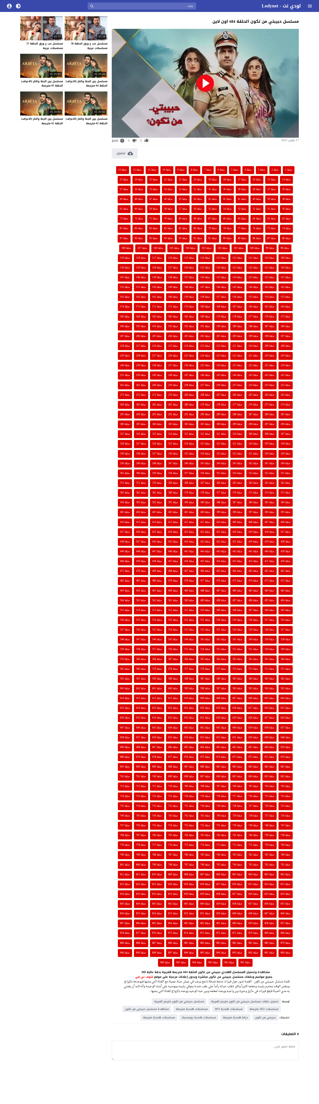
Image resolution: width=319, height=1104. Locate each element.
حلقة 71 (153, 218)
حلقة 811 (141, 874)
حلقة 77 (242, 228)
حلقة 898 (157, 952)
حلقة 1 (288, 170)
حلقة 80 (198, 228)
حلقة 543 (205, 639)
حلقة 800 (141, 864)
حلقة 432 (221, 541)
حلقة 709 (189, 786)
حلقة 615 (286, 708)
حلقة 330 (270, 453)
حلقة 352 (270, 473)
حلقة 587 (205, 678)
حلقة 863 (189, 923)
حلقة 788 (157, 854)
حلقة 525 (141, 620)
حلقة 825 (270, 894)
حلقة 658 (125, 737)
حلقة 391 (173, 502)
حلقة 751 (221, 825)
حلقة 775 (189, 845)
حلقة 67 (212, 218)
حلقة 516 (286, 620)
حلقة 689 (157, 766)
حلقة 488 (205, 590)
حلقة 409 (237, 522)
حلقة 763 (205, 835)
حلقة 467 (189, 571)
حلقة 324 (189, 443)
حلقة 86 (286, 238)
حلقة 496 (253, 600)
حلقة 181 (189, 316)
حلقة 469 (157, 571)
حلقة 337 (157, 453)
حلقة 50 (286, 209)
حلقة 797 (189, 864)
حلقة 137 (189, 277)
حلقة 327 (141, 443)
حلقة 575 (221, 669)
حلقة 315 (157, 434)
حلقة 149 (173, 287)
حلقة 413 (173, 522)
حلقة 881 (253, 943)
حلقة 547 (141, 639)
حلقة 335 (189, 453)
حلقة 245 (221, 375)
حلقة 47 (153, 199)
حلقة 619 (221, 708)
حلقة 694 (253, 776)
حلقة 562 (253, 659)
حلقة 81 (183, 228)
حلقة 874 (189, 933)
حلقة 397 (253, 512)
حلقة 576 (205, 669)
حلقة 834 (125, 894)
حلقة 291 (189, 414)
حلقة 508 (237, 610)
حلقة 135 (221, 277)
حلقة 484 (270, 590)
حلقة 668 (141, 747)
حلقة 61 (124, 209)
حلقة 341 (270, 463)
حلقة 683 (253, 766)
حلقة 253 (270, 385)
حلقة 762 (221, 835)
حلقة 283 (141, 404)
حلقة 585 (237, 678)
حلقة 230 (286, 365)
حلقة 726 (270, 806)
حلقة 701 (141, 776)
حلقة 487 (221, 590)
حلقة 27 (271, 189)
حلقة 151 (141, 287)
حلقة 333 (221, 453)
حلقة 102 (223, 248)
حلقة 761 (237, 835)
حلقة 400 (205, 512)
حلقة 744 (157, 815)
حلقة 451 (270, 561)
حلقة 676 (189, 757)
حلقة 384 (286, 502)
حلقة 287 (253, 414)
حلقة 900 (125, 952)
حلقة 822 (141, 884)
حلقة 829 (205, 894)
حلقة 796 (205, 864)
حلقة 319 (270, 443)
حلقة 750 (237, 825)
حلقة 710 (173, 786)
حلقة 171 (173, 306)
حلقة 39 (271, 199)
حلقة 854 (157, 913)
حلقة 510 (205, 610)
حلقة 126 (189, 267)
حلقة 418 (270, 532)
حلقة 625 (125, 708)
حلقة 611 (173, 698)
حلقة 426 (141, 532)
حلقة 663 (221, 747)
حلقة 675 (205, 757)
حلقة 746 (125, 815)
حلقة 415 (141, 522)
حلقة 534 (173, 629)
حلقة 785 (205, 854)
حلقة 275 (270, 404)
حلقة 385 (270, 502)
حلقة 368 (189, 483)
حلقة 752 (205, 825)
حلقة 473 (270, 580)
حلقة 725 (286, 806)
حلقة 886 (173, 943)
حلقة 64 (257, 218)
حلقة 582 (286, 678)
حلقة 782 (253, 854)
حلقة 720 (189, 796)
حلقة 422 (205, 532)
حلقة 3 (261, 170)
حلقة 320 (253, 443)
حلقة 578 (173, 669)
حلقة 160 (173, 297)
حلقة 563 (237, 659)
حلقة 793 (253, 864)
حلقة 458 (157, 561)
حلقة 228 (141, 355)
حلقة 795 (221, 864)
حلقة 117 (157, 258)
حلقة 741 (205, 815)
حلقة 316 (141, 434)
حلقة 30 (227, 189)
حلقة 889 (125, 943)
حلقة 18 (227, 179)
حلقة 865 (157, 923)
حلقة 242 (270, 375)
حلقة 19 (212, 179)
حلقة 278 (221, 404)
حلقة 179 (221, 316)
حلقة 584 (253, 678)
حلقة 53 (242, 209)
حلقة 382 (141, 492)
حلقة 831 (173, 894)
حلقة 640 (237, 727)
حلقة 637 (286, 727)
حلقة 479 (173, 580)
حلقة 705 (253, 786)
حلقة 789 (141, 854)
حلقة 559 (125, 649)
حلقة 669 (125, 747)
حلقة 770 (270, 845)
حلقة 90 (227, 238)
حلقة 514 (141, 610)
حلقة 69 (183, 218)
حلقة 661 (253, 747)
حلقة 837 (253, 903)
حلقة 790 (125, 854)
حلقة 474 (253, 580)
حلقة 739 (237, 815)
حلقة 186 (286, 326)
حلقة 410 (221, 522)
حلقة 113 (221, 258)
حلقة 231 (270, 365)
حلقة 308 (270, 434)
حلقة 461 (286, 571)
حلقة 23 (153, 179)
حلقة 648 (286, 737)
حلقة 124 (221, 267)
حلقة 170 (189, 306)
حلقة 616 (270, 708)
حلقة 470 (141, 571)
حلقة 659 (286, 747)
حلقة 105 (174, 248)
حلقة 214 (189, 346)
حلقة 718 (221, 796)
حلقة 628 (253, 717)
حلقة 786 (189, 854)
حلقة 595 (253, 688)
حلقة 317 (125, 434)
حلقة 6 (221, 170)
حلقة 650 (253, 737)
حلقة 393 (141, 502)
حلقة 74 (286, 228)
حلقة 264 (270, 395)
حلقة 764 (189, 835)
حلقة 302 (189, 424)
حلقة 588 (189, 678)
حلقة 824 (286, 894)
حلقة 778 (141, 845)
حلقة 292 (173, 414)
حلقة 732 (173, 806)
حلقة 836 (270, 903)
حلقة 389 (205, 502)
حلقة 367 (205, 483)
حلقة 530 (237, 629)
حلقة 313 (189, 434)
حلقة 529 (253, 629)
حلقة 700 (157, 776)
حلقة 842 (173, 903)
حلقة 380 (173, 492)
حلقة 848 (253, 913)
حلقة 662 (237, 747)
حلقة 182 (173, 316)
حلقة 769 (286, 845)
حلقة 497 (237, 600)
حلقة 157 (221, 297)
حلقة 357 (189, 473)
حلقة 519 (237, 620)
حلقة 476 (221, 580)
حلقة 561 (270, 659)
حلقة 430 (253, 541)
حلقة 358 (173, 473)
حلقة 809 (173, 874)
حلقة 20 (198, 179)
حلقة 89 (242, 238)
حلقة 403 (157, 512)
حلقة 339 (125, 453)
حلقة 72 (139, 218)
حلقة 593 (286, 688)
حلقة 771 (253, 845)
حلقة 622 (173, 708)
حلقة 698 (189, 776)
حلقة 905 (181, 962)
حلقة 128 (157, 267)
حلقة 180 (205, 316)
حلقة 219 (286, 355)
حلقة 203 (189, 336)
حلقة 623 (157, 708)
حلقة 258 (189, 385)
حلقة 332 (237, 453)
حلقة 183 (157, 316)
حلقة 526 (125, 620)
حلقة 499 (205, 600)
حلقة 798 (173, 864)
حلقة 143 (270, 287)
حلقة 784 (221, 854)
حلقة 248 (173, 375)
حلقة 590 (157, 678)
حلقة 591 (141, 678)
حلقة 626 (286, 717)
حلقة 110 (270, 258)
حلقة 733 (157, 806)
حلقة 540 (253, 639)
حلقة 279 (205, 404)
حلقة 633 (173, 717)
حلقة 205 (157, 336)
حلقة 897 (173, 952)
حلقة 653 (205, 737)
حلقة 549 (286, 649)
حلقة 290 (205, 414)
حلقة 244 (237, 375)
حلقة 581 (125, 669)
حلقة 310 (237, 434)
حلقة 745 (141, 815)
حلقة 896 (189, 952)
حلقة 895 (205, 952)
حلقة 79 (212, 228)
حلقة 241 (286, 375)
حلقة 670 (286, 757)
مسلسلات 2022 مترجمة (264, 1009)
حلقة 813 (286, 884)
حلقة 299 (237, 424)
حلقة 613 (141, 698)
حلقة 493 (125, 590)
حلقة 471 (125, 571)
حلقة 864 (173, 923)
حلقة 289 (221, 414)
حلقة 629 (237, 717)
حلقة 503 (141, 600)
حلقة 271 (157, 395)
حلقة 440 (270, 551)
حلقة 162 (141, 297)
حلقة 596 (237, 688)
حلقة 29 (242, 189)
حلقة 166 (253, 306)
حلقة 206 (141, 336)
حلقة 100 (255, 248)
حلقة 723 (141, 796)
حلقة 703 (286, 786)
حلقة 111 (253, 258)
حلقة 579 (157, 669)
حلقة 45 (183, 199)
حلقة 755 (157, 825)
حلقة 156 (237, 297)
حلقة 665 (189, 747)
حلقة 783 (237, 854)
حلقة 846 (286, 913)
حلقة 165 (270, 306)
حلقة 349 (141, 463)
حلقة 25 (124, 179)
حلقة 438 (125, 541)
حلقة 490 (173, 590)
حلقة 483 (286, 590)
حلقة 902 (229, 962)
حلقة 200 (237, 336)
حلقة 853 (173, 913)
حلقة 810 (157, 874)
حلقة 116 (173, 258)
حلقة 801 (125, 864)
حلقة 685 (221, 766)
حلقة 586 (221, 678)
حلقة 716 (253, 796)
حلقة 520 (221, 620)
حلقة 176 (270, 316)
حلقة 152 (125, 287)
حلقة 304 (157, 424)
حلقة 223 (221, 355)
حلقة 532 (205, 629)
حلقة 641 (221, 727)
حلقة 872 (221, 933)
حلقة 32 (198, 189)
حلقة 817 (221, 884)
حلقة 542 (221, 639)
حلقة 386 (253, 502)
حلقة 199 (253, 336)
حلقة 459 (141, 561)
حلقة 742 (189, 815)
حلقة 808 (189, 874)
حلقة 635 (141, 717)
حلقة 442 (237, 551)
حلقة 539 (270, 639)
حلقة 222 (237, 355)
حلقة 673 (237, 757)
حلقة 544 (189, 639)
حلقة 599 (189, 688)
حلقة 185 (125, 316)
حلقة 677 (173, 757)
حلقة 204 (173, 336)
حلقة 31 (212, 189)
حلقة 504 (125, 600)
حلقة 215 (173, 346)
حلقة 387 (237, 502)
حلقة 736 (286, 815)
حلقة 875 (173, 933)
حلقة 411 (205, 522)
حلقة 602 (141, 688)
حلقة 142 (286, 287)
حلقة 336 (173, 453)
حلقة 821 (157, 884)
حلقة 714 (286, 796)
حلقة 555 (189, 649)
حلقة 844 (141, 903)
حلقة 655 (173, 737)
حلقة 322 (221, 443)
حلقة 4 (248, 170)
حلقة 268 (205, 395)
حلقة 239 (141, 365)
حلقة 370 (157, 483)
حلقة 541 (237, 639)
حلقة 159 (189, 297)
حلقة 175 (286, 316)
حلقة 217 (141, 346)
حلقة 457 (173, 561)
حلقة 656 (157, 737)
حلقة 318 (286, 443)
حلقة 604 (286, 698)
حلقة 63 (271, 218)
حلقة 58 (168, 209)
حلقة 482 (125, 580)
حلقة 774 (205, 845)
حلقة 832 (157, 894)
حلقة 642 (205, 727)
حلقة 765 (173, 835)
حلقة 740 (221, 815)
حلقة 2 (275, 170)
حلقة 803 (270, 874)
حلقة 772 (237, 845)
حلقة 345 (205, 463)
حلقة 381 (157, 492)
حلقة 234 (221, 365)
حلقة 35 (153, 189)
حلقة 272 (141, 395)
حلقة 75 (271, 228)
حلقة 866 (141, 923)
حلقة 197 (286, 336)
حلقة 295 (125, 414)
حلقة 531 (221, 629)
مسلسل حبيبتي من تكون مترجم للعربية (179, 1001)
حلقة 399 (221, 512)
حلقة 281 (173, 404)
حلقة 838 (237, 903)
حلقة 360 (141, 473)
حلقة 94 (168, 238)
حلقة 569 (141, 659)
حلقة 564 (221, 659)
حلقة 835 (286, 903)
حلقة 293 (157, 414)
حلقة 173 (141, 306)
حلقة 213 (205, 346)
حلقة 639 (253, 727)
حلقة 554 (205, 649)
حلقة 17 (242, 179)
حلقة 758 (286, 835)
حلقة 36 (139, 189)
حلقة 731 (189, 806)
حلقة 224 (205, 355)
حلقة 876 (157, 933)
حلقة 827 (237, 894)
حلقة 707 (221, 786)
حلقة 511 (189, 610)
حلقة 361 (125, 473)
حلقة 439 (286, 551)
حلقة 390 (189, 502)
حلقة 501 (173, 600)
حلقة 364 (253, 483)
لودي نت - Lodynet (281, 6)
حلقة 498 (221, 600)
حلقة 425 (157, 532)
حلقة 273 (125, 395)
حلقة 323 (205, 443)
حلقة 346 (189, 463)
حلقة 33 (183, 189)
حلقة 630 (221, 717)
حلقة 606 (253, 698)
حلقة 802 (286, 874)
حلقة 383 (125, 492)
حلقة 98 (285, 248)
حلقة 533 (189, 629)
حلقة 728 (237, 806)
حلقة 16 (257, 179)
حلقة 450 (286, 561)
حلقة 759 (270, 835)
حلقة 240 (125, 365)
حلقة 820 (173, 884)
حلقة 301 (205, 424)
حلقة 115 (189, 258)
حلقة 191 (205, 326)
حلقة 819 (189, 884)
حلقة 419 (253, 532)
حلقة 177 (253, 316)
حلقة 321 (237, 443)
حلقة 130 (125, 267)
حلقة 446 (173, 551)
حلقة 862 (205, 923)
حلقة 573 (253, 669)
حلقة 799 (157, 864)
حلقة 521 (205, 620)
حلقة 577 (189, 669)
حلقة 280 (189, 404)
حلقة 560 (286, 659)
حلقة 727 (253, 806)
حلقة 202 (205, 336)
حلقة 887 (157, 943)
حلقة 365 (237, 483)
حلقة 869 (270, 933)
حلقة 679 (141, 757)
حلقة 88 (257, 238)
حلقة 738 (253, 815)
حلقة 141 (125, 277)
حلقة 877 (141, 933)
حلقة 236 (189, 365)
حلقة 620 (205, 708)
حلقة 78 (227, 228)
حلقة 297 (270, 424)
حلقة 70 (168, 218)
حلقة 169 (205, 306)
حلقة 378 (205, 492)
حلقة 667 (157, 747)
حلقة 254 (253, 385)
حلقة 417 (286, 532)
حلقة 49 (124, 199)
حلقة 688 (173, 766)
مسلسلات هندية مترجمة (192, 1009)
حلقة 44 (198, 199)
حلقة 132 (270, 277)
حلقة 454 (221, 561)
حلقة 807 (205, 874)
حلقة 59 (153, 209)
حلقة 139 (157, 277)
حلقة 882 (237, 943)
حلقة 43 (212, 199)
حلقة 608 (221, 698)
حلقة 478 (189, 580)
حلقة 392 (157, 502)
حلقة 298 (253, 424)
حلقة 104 (191, 248)
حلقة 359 (157, 473)
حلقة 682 (270, 766)
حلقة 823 (125, 884)
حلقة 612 (157, 698)
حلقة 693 (270, 776)
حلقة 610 (189, 698)
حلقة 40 (257, 199)
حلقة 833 (141, 894)
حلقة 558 (141, 649)
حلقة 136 (205, 277)
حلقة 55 (212, 209)
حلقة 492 (141, 590)
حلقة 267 (221, 395)
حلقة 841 (189, 903)
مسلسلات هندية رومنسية (199, 1017)
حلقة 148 (189, 287)
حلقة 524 (157, 620)
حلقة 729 (221, 806)
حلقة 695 (237, 776)
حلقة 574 (237, 669)
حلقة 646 (141, 727)
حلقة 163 (125, 297)
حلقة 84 (139, 228)
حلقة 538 (286, 639)
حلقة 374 (270, 492)
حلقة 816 (237, 884)
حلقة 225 (189, 355)
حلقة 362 (286, 483)
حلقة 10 (167, 170)
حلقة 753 (189, 825)
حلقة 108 (126, 248)
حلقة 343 (237, 463)
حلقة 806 (221, 874)
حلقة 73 (124, 218)
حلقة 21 (183, 179)
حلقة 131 (286, 277)
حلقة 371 (141, 483)
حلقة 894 (221, 952)
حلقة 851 (205, 913)
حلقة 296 (286, 424)
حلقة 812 (125, 874)
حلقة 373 (286, 492)
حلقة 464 (237, 571)
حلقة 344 (221, 463)
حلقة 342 (253, 463)
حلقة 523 (173, 620)
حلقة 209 (270, 346)
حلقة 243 (253, 375)
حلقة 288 (237, 414)
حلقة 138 (173, 277)
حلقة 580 (141, 669)
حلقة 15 (271, 179)
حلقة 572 (270, 669)
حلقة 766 (157, 835)
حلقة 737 (270, 815)
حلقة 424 (173, 532)
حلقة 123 (237, 267)
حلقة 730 (205, 806)
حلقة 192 (189, 326)
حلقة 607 (237, 698)
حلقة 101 (239, 248)
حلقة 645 (157, 727)
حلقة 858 (270, 923)
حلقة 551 (253, 649)
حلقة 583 (270, 678)
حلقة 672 (253, 757)
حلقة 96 (139, 238)
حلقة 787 (173, 854)
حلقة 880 (270, 943)
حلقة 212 (221, 346)
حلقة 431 (237, 541)
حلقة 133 (253, 277)
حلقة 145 (237, 287)
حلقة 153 (286, 297)
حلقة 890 (286, 952)
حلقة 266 (237, 395)
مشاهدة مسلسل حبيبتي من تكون (147, 1009)
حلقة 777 (157, 845)
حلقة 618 (237, 708)
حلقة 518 (253, 620)
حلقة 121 (270, 267)
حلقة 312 (205, 434)
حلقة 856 (125, 913)
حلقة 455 (205, 561)
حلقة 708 (205, 786)
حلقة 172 (157, 306)
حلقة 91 (212, 238)
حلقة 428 (286, 541)
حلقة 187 (270, 326)
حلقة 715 (270, 796)
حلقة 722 (157, 796)
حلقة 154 (270, 297)
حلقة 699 (173, 776)
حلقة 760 (253, 835)
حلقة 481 (141, 580)
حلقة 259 (173, 385)
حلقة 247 (189, 375)
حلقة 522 (189, 620)
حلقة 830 (189, 894)
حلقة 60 (139, 209)
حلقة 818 (205, 884)
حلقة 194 (157, 326)
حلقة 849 (237, 913)
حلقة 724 (125, 796)
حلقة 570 (125, 659)
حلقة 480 (157, 580)
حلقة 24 (139, 179)
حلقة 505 (286, 610)
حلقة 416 (125, 522)
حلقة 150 (157, 287)
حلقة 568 (157, 659)
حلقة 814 (270, 884)
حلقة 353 (253, 473)
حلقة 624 (141, 708)
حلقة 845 (125, 903)
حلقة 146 (221, 287)
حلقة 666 (173, 747)
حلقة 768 (125, 835)
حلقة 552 (237, 649)
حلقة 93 (183, 238)
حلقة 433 (205, 541)
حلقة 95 (153, 238)
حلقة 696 (221, 776)
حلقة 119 (125, 258)
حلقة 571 (286, 669)
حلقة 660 (270, 747)
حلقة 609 (205, 698)
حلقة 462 (270, 571)
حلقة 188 (253, 326)
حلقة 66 (227, 218)
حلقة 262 (125, 385)
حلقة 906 (165, 962)
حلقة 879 (286, 943)
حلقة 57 (183, 209)
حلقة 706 (237, 786)
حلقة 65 (242, 218)
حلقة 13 (122, 170)
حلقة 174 (125, 306)
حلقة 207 (125, 336)
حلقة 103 (207, 248)
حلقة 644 (173, 727)
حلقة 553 (221, 649)
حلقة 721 (173, 796)
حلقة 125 (205, 267)
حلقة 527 (286, 629)
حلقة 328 (125, 443)
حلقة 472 (286, 580)
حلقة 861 (221, 923)
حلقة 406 (286, 522)
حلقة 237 (173, 365)
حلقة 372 (125, 483)
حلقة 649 (270, 737)
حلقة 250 (141, 375)
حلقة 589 (173, 678)
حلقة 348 (157, 463)
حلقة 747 (286, 825)
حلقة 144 (253, 287)
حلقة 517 (270, 620)
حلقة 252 (286, 385)
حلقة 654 (189, 737)
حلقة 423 (189, 532)
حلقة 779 (125, 845)
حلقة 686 (205, 766)
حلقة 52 (257, 209)
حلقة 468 (173, 571)
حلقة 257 (205, 385)
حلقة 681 (286, 766)
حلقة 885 (189, 943)
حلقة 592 (125, 678)
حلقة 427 (125, 532)
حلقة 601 (157, 688)
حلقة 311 (221, 434)
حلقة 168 (221, 306)
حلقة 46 (168, 199)
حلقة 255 (237, 385)
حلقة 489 (189, 590)
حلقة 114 (205, 258)
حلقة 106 (158, 248)
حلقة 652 (221, 737)
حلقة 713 (125, 786)
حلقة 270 (173, 395)
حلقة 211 (237, 346)
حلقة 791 (286, 864)
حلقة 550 (270, 649)
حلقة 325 (173, 443)
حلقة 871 (237, 933)
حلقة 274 (286, 404)
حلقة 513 (157, 610)
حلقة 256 (221, 385)
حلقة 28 (257, 189)
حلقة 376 (237, 492)
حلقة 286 (270, 414)
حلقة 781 (270, 854)
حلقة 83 (153, 228)
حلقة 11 (152, 170)
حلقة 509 (221, 610)
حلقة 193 (173, 326)
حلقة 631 (205, 717)
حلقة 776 (173, 845)
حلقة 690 (141, 766)
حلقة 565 (205, 659)
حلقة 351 (286, 473)
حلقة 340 (286, 463)
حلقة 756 (141, 825)
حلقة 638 (270, 727)
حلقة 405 (125, 512)
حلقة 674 (221, 757)
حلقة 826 (253, 894)
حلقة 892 (253, 952)
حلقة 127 (173, 267)
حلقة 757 (125, 825)
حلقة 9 (181, 170)
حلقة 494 (286, 600)
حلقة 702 (125, 776)
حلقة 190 (221, 326)
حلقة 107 (142, 248)
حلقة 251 (125, 375)
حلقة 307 (286, 434)
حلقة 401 (189, 512)
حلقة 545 (173, 639)
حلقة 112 (237, 258)
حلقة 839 (221, 903)
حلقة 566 (189, 659)
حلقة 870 (253, 933)
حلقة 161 (157, 297)
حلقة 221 (253, 355)
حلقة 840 (205, 903)
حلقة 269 (189, 395)
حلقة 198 (270, 336)
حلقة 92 (198, 238)
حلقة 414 (157, 522)
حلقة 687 (189, 766)
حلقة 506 (270, 610)
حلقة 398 (237, 512)
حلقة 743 (173, 815)
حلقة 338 (141, 453)
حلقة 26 (286, 189)
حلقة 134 (237, 277)
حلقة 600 (173, 688)
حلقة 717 (237, 796)
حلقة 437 (141, 541)
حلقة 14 (286, 179)
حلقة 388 (221, 502)
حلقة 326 (157, 443)
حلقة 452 (253, 561)
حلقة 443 (221, 551)
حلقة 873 (205, 933)
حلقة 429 (270, 541)
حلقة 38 (286, 199)
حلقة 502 (157, 600)
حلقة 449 (125, 551)
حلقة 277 (237, 404)
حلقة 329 (286, 453)
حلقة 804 (253, 874)
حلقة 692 (286, 776)
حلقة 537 (125, 629)
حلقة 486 (237, 590)
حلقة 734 (141, 806)
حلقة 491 (157, 590)
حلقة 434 (189, 541)
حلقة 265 (253, 395)
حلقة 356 (205, 473)
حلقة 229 (125, 355)
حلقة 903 (213, 962)
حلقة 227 (157, 355)
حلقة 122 (253, 267)
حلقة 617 (253, 708)
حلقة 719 (205, 796)
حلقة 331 (253, 453)
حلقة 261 (141, 385)
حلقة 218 (125, 346)
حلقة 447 (157, 551)
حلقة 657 (141, 737)
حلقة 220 (270, 355)
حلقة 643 (189, 727)
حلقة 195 (141, 326)
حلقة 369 (173, 483)
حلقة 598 (205, 688)
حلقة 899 (141, 952)
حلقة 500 (189, 600)
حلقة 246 (205, 375)
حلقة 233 (237, 365)
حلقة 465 (221, 571)
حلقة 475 (237, 580)
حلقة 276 (253, 404)
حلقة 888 (141, 943)
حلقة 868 (286, 933)
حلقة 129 (141, 267)
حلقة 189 (237, 326)
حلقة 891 (270, 952)
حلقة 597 (221, 688)
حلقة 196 (125, 326)
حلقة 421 (221, 532)
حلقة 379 (189, 492)
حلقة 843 (157, 903)
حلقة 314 (173, 434)
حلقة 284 (125, 404)
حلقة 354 (237, 473)
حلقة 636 (125, 717)
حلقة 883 (221, 943)
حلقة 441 (253, 551)
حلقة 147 (205, 287)
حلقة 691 (125, 766)
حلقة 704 (270, 786)
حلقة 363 (270, 483)
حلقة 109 (286, 258)
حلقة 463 (253, 571)
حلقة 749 (253, 825)
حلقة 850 (221, 913)
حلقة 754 (173, 825)
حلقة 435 (173, 541)
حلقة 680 (125, 757)
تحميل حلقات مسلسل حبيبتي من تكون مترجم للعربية (244, 1001)
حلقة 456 (189, 561)
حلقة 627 (270, 717)
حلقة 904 (197, 962)
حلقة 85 (124, 228)
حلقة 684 (237, 766)
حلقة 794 (237, 864)
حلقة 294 (141, 414)
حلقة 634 (157, 717)
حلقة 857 (286, 923)
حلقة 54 (227, 209)
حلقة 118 (141, 258)
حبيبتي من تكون (265, 1017)
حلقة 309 (253, 434)
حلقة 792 (270, 864)
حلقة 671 (270, 757)
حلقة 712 (141, 786)
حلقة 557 (157, 649)
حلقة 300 (221, 424)
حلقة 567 (173, 659)
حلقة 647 (125, 727)
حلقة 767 (141, 835)
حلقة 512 (173, 610)
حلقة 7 (208, 170)
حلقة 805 (237, 874)
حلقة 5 (234, 170)
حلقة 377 (221, 492)
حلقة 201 (221, 336)
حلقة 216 (157, 346)
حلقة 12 (137, 170)
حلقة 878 (125, 933)
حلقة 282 (157, 404)
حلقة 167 (237, 306)
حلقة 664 (205, 747)
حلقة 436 (157, 541)
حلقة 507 (253, 610)
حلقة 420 (237, 532)
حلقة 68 (198, 218)
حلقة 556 (173, 649)
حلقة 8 (194, 170)
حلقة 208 (286, 346)
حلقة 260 (157, 385)
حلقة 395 (286, 512)
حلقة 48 (139, 199)
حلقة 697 (205, 776)
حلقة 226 (173, 355)
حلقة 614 (125, 698)
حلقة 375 (253, 492)
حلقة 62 (286, 218)
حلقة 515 (125, 610)
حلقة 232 (253, 365)
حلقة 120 (286, 267)
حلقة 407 (270, 522)
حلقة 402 (173, 512)
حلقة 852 (189, 913)
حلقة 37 (124, 189)
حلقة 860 (237, 923)
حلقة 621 (189, 708)
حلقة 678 (157, 757)
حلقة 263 (286, 395)
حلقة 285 (286, 414)
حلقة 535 (157, 629)
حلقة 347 (173, 463)
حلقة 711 (157, 786)
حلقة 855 (141, 913)
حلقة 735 (125, 806)
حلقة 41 (242, 199)
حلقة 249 (157, 375)
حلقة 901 (245, 962)
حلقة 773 (221, 845)
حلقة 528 (270, 629)
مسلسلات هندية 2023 (229, 1009)
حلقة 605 (270, 698)
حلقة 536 (141, 629)
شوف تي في (144, 977)
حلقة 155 (253, 297)
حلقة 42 (227, 199)
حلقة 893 (237, 952)
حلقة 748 (270, 825)
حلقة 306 (125, 424)
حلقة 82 (168, 228)
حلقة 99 (270, 248)
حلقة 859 (253, 923)
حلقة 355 (221, 473)
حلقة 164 (286, 306)
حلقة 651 (237, 737)
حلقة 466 (205, 571)
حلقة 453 (237, 561)
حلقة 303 (173, 424)
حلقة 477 (205, 580)
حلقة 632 (189, 717)
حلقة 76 (257, 228)
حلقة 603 (125, 688)
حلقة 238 (157, 365)
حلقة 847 (270, 913)
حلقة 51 (271, 209)
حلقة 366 (221, 483)
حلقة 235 (205, 365)
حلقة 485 (253, 590)
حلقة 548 (125, 639)
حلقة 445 (189, 551)
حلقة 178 (237, 316)
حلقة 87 (271, 238)
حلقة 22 (168, 179)
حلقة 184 (141, 316)
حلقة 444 (205, 551)
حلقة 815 (253, 884)
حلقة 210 (253, 346)
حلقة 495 (270, 600)
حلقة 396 (270, 512)
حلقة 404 (141, 512)
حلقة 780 (286, 854)
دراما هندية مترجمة (235, 1017)
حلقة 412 (189, 522)
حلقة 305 (141, 424)
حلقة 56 (198, 209)
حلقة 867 (125, 923)
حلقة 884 (205, 943)
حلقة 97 (124, 238)
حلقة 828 (221, 894)
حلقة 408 (253, 522)
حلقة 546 (157, 639)
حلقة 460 (125, 561)
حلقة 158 (205, 297)
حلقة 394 (125, 502)
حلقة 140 (141, 277)
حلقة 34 (168, 189)
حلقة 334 (205, 453)
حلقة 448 (141, 551)
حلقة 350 (125, 463)
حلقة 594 (270, 688)
